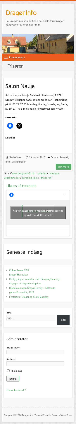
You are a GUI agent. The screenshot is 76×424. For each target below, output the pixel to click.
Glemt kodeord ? (16, 390)
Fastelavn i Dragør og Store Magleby (29, 297)
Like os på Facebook (21, 185)
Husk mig (16, 370)
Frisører (54, 157)
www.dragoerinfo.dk (23, 173)
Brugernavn (13, 347)
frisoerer (46, 177)
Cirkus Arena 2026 (19, 270)
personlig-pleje (30, 177)
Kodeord (11, 359)
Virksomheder (19, 162)
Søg (8, 312)
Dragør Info (21, 12)
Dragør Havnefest (18, 274)
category (54, 173)
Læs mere (63, 166)
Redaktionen (15, 157)
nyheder (41, 173)
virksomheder (12, 177)
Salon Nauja (20, 85)
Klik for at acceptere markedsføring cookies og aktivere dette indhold (38, 212)
